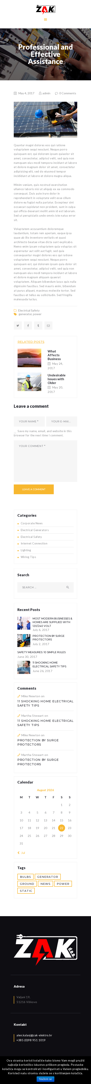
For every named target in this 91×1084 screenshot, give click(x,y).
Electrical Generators (35, 530)
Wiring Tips (28, 557)
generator (25, 314)
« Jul (22, 852)
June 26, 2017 (42, 671)
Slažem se (45, 1079)
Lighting (26, 550)
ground (27, 883)
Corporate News (32, 523)
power (37, 314)
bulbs (25, 876)
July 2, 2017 (41, 644)
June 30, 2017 (27, 656)
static (26, 890)
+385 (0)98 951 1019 (31, 1040)
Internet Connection (34, 543)
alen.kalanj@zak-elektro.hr (34, 1035)
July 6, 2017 (41, 630)
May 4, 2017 (26, 93)
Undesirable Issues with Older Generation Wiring (57, 382)
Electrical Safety (29, 310)
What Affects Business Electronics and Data (56, 358)
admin (46, 93)
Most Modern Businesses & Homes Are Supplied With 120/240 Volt (52, 622)
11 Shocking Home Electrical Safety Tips (49, 664)
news (45, 883)
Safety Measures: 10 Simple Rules (41, 652)
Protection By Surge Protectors (49, 637)
